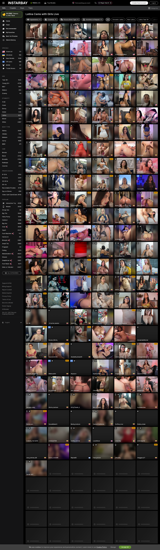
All (108, 19)
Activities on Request (93, 19)
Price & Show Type (70, 19)
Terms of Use (6, 299)
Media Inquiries (7, 293)
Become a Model (7, 303)
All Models (5, 309)
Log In (154, 3)
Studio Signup (6, 306)
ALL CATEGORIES (13, 273)
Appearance (34, 19)
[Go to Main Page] (18, 3)
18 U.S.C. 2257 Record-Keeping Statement (9, 313)
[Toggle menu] (3, 3)
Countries (51, 19)
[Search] (95, 2)
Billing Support (6, 286)
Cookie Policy (101, 547)
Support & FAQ (6, 283)
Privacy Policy (6, 296)
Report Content (7, 290)
